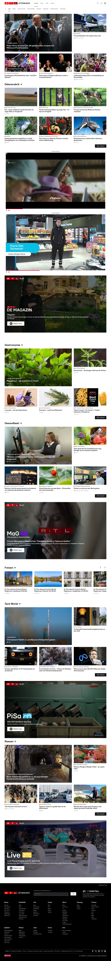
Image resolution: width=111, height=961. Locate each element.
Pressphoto (94, 918)
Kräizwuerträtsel (8, 934)
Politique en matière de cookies (35, 950)
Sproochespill (7, 936)
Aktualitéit (93, 904)
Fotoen (93, 901)
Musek (49, 907)
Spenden (46, 9)
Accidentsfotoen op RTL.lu (67, 950)
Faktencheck (7, 913)
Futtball (64, 909)
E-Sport (64, 921)
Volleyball (64, 916)
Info (63, 927)
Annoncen (21, 918)
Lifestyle (93, 909)
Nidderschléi (22, 931)
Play (41, 3)
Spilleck (7, 927)
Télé (47, 3)
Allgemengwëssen (8, 929)
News (14, 9)
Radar (20, 929)
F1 (62, 907)
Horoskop (63, 9)
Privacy (24, 950)
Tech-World (7, 909)
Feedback (7, 950)
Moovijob (35, 931)
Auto (92, 911)
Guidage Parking (22, 916)
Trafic (20, 906)
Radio (52, 3)
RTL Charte (57, 950)
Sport (64, 901)
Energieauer (65, 933)
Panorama (6, 907)
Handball (64, 913)
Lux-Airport (21, 913)
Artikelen (50, 931)
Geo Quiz (6, 933)
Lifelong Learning (37, 933)
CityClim (21, 936)
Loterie (64, 931)
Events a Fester (95, 906)
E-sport (78, 907)
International (7, 906)
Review (78, 906)
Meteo (21, 927)
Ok (73, 893)
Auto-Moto (65, 919)
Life (9, 9)
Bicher (49, 909)
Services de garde (66, 929)
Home (36, 3)
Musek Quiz (7, 931)
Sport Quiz (6, 941)
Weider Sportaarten (67, 923)
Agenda (49, 911)
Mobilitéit (22, 901)
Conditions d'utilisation (16, 950)
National (6, 904)
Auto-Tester (21, 911)
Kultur (50, 901)
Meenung (6, 911)
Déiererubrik (54, 9)
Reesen (39, 9)
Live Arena (64, 906)
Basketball (64, 911)
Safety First (7, 914)
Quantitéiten (22, 933)
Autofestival (22, 909)
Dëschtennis (65, 914)
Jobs (35, 927)
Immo (50, 927)
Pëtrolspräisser (22, 907)
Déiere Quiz (7, 940)
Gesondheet (31, 9)
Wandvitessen (22, 934)
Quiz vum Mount (8, 938)
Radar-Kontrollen (23, 914)
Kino (49, 906)
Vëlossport (64, 918)
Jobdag (35, 929)
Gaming (79, 901)
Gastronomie (22, 9)
